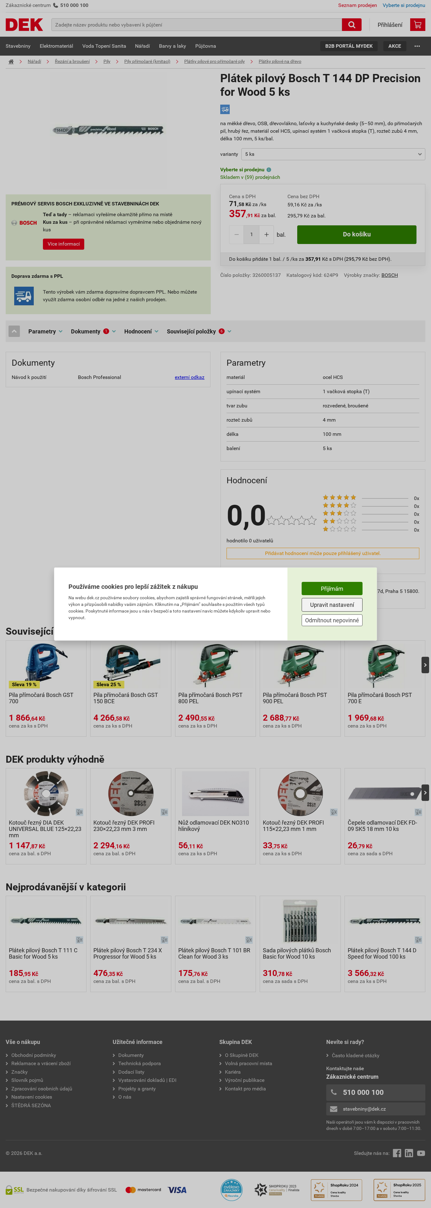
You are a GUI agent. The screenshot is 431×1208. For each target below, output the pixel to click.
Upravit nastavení (332, 604)
